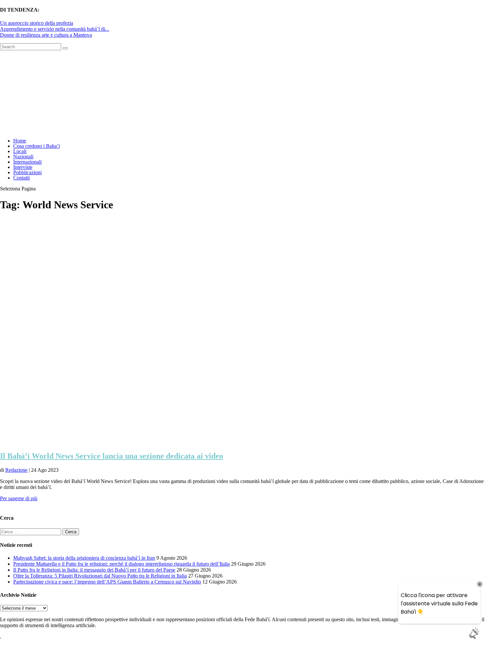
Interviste (22, 167)
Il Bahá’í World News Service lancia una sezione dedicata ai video (111, 456)
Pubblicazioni (27, 172)
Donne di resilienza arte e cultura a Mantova (46, 35)
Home (19, 140)
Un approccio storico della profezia (36, 23)
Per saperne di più (18, 498)
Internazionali (27, 162)
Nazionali (23, 156)
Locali (19, 151)
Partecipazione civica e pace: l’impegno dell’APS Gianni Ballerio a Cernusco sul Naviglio (107, 582)
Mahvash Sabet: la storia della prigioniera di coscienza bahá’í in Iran (84, 558)
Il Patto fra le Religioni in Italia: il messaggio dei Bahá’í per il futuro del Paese (94, 570)
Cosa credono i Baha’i (36, 146)
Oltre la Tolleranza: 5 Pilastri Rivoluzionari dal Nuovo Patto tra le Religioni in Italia (100, 576)
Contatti (21, 178)
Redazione (16, 470)
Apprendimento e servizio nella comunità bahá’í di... (54, 29)
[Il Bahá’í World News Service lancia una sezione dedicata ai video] (169, 442)
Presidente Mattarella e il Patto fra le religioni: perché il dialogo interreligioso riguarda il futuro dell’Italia (121, 564)
